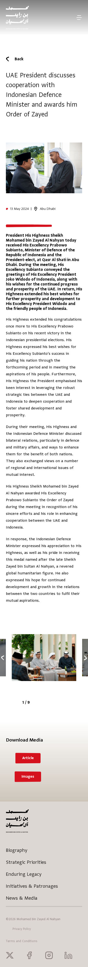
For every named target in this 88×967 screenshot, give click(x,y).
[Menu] (79, 17)
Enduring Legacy (24, 874)
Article (28, 758)
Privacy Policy (21, 929)
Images (28, 776)
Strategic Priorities (26, 862)
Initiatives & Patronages (32, 886)
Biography (16, 850)
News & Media (21, 898)
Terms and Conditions (21, 941)
